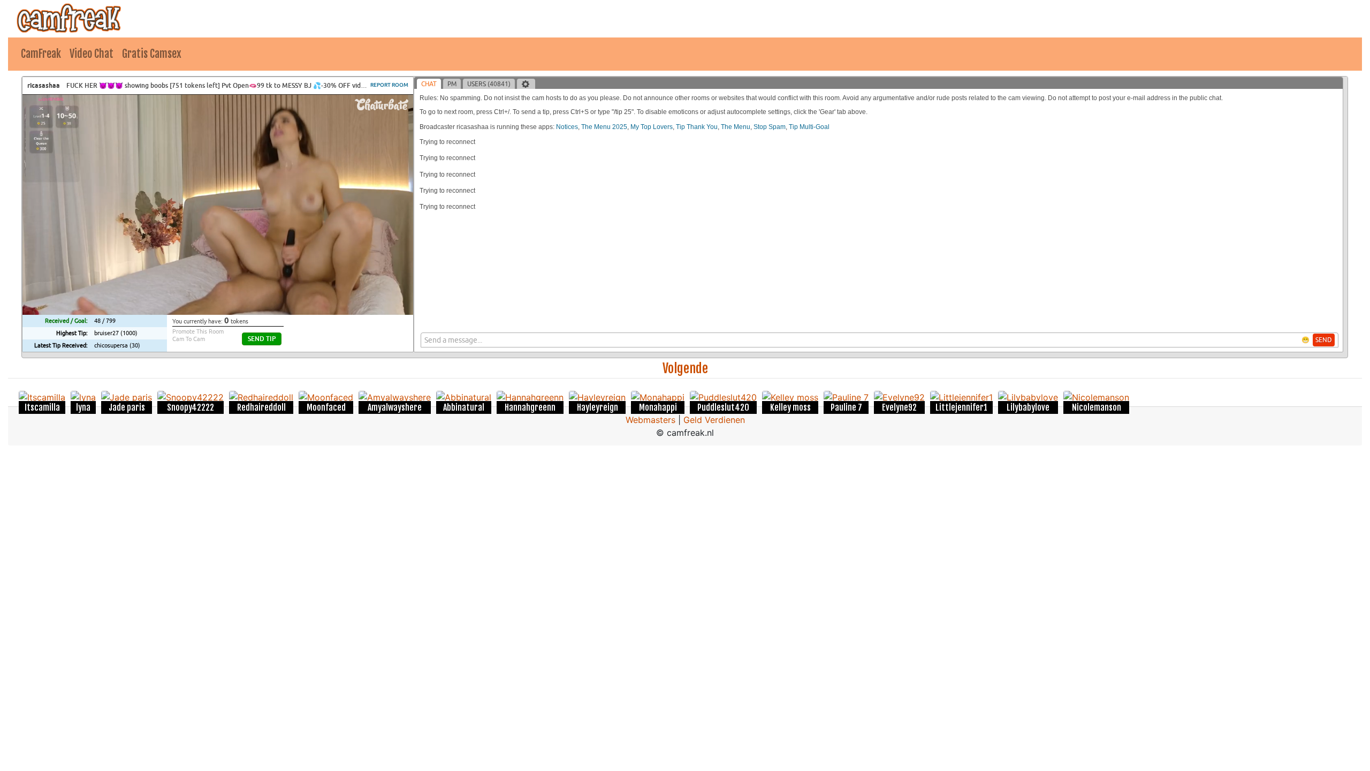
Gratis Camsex (151, 54)
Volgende (685, 368)
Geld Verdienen (714, 419)
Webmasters (650, 419)
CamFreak (41, 54)
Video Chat (91, 54)
